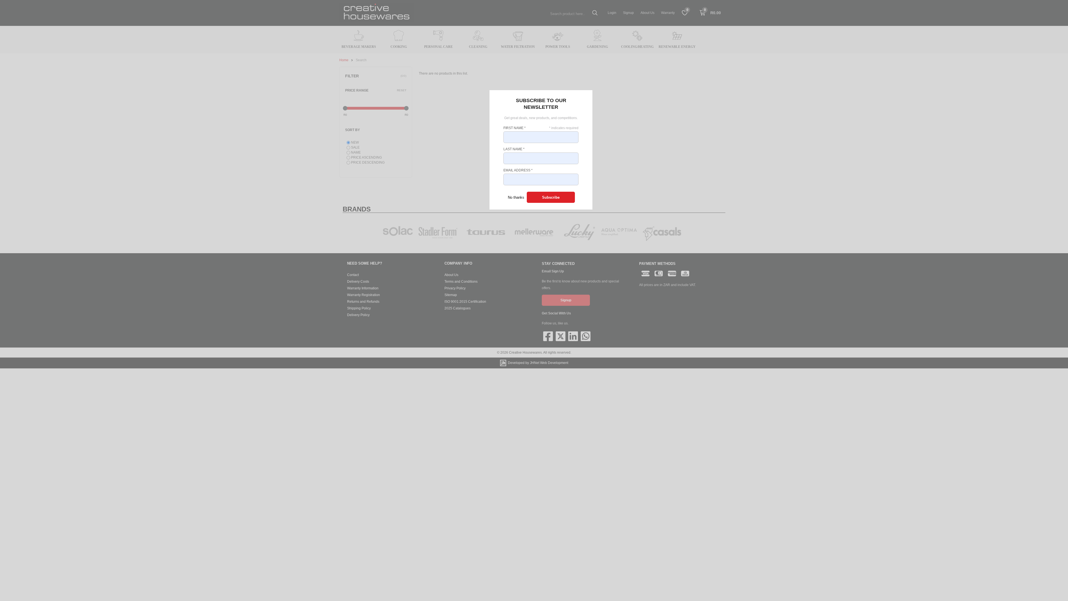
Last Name (514, 149)
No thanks (516, 197)
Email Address (518, 170)
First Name (514, 128)
